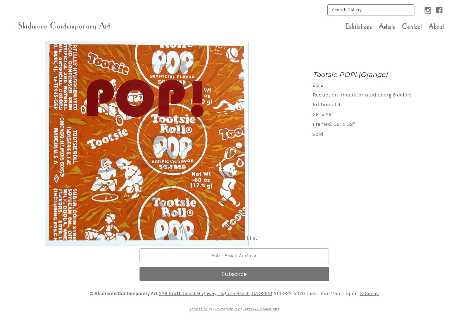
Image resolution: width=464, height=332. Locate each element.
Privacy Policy (227, 308)
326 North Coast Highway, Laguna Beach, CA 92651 (215, 293)
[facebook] (439, 10)
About (436, 26)
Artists (387, 26)
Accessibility (200, 308)
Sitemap (369, 293)
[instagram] (428, 10)
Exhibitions (358, 26)
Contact (412, 26)
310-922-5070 (289, 293)
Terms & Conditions (261, 308)
